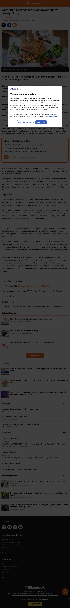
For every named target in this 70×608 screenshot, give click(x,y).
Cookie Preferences (25, 122)
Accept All (41, 122)
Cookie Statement (50, 116)
